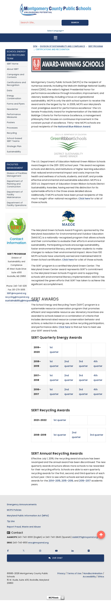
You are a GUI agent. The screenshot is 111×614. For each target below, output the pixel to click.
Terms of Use (74, 574)
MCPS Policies (14, 510)
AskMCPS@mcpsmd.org (85, 537)
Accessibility (89, 577)
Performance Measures (14, 115)
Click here (84, 199)
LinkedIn (72, 550)
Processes (12, 128)
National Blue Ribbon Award (74, 127)
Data (9, 91)
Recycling (12, 133)
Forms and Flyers (16, 104)
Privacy (61, 574)
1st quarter (60, 420)
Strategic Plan (14, 146)
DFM (35, 46)
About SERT (13, 69)
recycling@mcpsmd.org (17, 297)
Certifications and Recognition (16, 84)
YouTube (56, 550)
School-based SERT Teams (14, 139)
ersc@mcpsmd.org (38, 543)
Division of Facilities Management (17, 174)
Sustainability (14, 152)
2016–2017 (85, 481)
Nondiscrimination (92, 574)
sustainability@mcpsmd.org (22, 301)
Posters (11, 123)
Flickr (88, 550)
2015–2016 (67, 481)
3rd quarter (96, 435)
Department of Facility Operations (16, 204)
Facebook (7, 550)
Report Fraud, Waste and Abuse (24, 527)
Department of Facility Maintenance (15, 194)
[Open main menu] (55, 37)
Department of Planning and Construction (15, 184)
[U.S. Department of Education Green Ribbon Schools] (68, 146)
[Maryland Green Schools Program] (68, 218)
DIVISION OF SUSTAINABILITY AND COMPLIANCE (62, 46)
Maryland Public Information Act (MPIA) (28, 516)
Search (75, 23)
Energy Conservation (14, 97)
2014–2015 (54, 481)
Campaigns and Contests (15, 76)
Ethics (101, 577)
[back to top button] (101, 535)
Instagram (40, 550)
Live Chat (57, 558)
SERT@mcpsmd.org (16, 293)
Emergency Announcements (22, 505)
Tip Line (11, 521)
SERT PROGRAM (95, 46)
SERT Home (12, 64)
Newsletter (12, 109)
